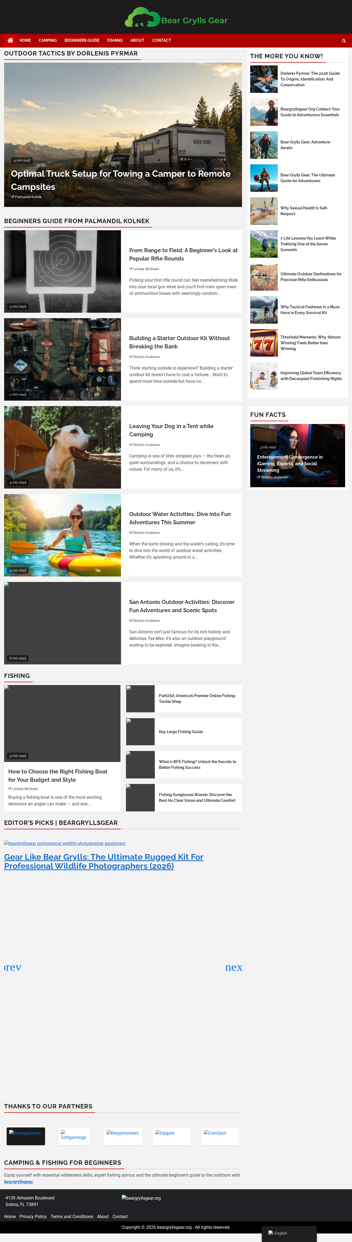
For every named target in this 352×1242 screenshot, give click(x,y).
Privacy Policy (33, 1216)
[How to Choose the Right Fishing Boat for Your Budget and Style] (62, 723)
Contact (161, 40)
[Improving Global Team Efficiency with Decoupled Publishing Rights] (264, 376)
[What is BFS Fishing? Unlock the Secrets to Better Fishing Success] (140, 764)
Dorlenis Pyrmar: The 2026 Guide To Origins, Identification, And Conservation (310, 79)
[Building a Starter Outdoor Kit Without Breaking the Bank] (62, 359)
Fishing (115, 40)
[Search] (343, 40)
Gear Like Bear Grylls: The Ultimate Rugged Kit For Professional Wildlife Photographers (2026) (104, 861)
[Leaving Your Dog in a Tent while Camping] (62, 447)
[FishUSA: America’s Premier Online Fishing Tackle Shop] (140, 699)
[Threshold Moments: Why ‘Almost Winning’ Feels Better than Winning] (264, 343)
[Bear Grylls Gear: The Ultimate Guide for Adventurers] (264, 178)
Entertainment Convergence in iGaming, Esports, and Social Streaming (290, 463)
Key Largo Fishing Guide (181, 732)
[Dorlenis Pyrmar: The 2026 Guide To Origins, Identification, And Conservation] (264, 79)
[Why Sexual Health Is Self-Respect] (264, 211)
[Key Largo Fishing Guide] (140, 731)
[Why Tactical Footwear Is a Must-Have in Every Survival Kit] (264, 310)
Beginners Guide (82, 40)
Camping (48, 40)
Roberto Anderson (146, 357)
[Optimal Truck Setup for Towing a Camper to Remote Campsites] (123, 135)
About (137, 40)
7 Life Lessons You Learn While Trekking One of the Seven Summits (308, 244)
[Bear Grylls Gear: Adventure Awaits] (264, 145)
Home (25, 40)
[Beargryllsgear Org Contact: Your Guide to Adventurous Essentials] (264, 112)
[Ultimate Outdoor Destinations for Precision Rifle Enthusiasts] (264, 277)
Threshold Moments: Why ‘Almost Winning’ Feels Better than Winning (310, 343)
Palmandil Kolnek (28, 197)
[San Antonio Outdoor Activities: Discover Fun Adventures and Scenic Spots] (62, 623)
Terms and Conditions (72, 1216)
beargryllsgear (18, 1181)
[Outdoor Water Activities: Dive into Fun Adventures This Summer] (62, 535)
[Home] (10, 41)
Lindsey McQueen (146, 269)
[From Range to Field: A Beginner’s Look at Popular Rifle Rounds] (62, 271)
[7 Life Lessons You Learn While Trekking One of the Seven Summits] (264, 244)
